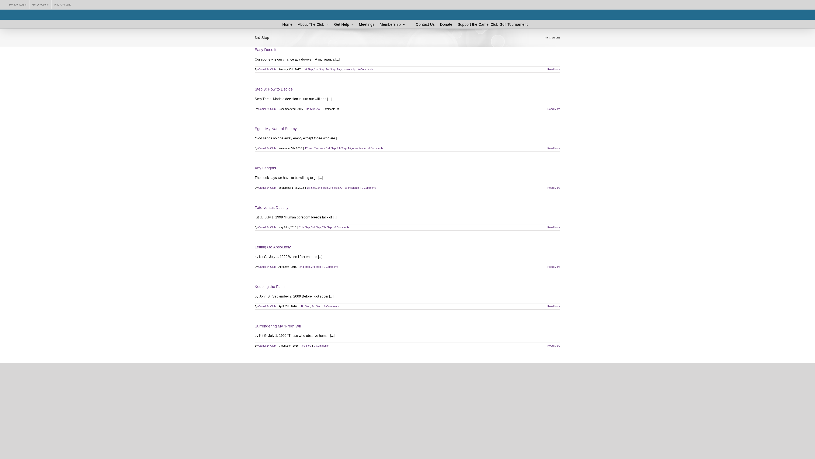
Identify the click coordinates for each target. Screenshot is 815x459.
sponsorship (348, 69)
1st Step (308, 69)
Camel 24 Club (267, 69)
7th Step (342, 148)
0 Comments (365, 69)
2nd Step (319, 69)
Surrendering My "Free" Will (278, 326)
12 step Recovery (315, 148)
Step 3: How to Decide (274, 89)
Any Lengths (265, 168)
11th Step (304, 227)
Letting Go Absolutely (273, 247)
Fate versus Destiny (271, 207)
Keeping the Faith (270, 287)
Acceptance (359, 148)
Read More (553, 69)
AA (338, 69)
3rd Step (331, 69)
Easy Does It (265, 50)
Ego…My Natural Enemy (276, 129)
